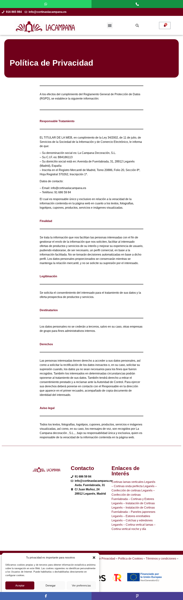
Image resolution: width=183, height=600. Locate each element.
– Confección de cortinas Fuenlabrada (133, 495)
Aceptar (19, 585)
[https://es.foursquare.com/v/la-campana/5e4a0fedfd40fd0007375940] (137, 596)
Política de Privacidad (101, 558)
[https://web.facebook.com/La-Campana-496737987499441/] (46, 596)
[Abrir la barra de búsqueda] (137, 25)
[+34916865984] (137, 4)
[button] (94, 557)
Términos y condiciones (161, 558)
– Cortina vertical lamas (138, 524)
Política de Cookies (130, 558)
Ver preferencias (81, 585)
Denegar (51, 585)
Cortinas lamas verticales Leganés (133, 481)
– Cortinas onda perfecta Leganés (133, 486)
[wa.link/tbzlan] (46, 4)
